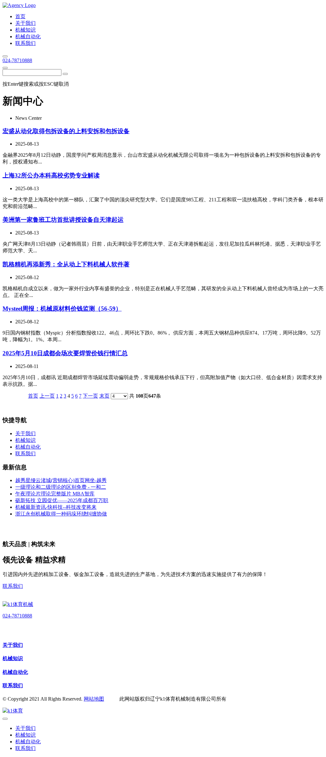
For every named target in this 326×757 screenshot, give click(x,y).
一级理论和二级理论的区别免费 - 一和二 (60, 487)
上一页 (47, 396)
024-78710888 (17, 60)
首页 (33, 396)
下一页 (90, 396)
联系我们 (13, 586)
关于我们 (13, 645)
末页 (104, 396)
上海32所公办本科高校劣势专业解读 (51, 175)
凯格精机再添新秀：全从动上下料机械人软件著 (66, 264)
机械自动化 (15, 672)
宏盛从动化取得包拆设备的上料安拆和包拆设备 (66, 131)
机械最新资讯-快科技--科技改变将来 (55, 507)
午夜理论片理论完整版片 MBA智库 (55, 493)
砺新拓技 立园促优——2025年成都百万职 (61, 500)
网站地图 (94, 699)
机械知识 (13, 658)
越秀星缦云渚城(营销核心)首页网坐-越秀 (61, 480)
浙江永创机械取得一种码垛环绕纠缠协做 (61, 513)
